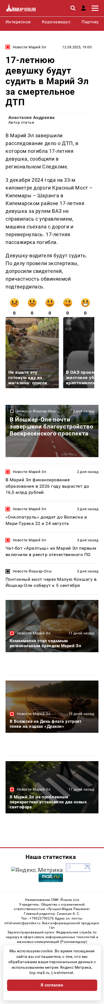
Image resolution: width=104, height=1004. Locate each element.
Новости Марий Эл (29, 47)
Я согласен (52, 985)
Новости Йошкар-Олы (36, 411)
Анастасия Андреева (31, 117)
